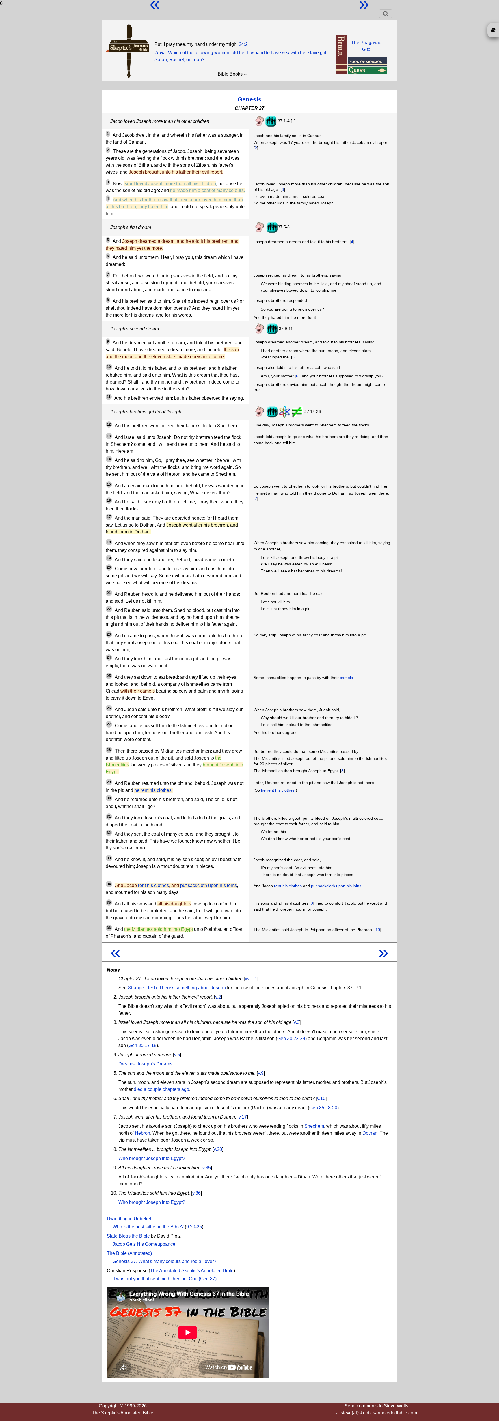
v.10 (321, 1098)
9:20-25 (194, 1226)
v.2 (218, 997)
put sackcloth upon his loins (208, 885)
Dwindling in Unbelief (129, 1218)
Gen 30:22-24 (291, 1038)
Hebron (142, 1133)
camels (346, 677)
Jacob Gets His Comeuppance (144, 1244)
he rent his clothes (153, 790)
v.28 (218, 1149)
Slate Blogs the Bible (128, 1236)
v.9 (261, 1073)
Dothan (369, 1133)
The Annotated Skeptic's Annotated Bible (192, 1270)
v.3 (296, 1022)
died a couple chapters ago (161, 1089)
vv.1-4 (251, 978)
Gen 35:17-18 (143, 1045)
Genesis (250, 99)
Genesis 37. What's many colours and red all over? (164, 1261)
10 (377, 929)
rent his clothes (153, 885)
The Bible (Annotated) (129, 1253)
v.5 (177, 1054)
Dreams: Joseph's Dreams (145, 1063)
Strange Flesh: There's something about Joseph (177, 987)
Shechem (314, 1126)
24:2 (243, 44)
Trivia (160, 52)
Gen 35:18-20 (323, 1107)
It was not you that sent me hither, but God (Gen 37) (165, 1278)
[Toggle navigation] (385, 13)
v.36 (196, 1193)
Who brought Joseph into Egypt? (151, 1158)
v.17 (243, 1116)
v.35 (206, 1167)
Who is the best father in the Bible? (148, 1226)
